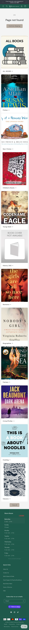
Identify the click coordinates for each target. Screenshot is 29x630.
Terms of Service (7, 587)
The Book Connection (13, 622)
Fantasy (5, 382)
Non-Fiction (7, 149)
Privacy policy (12, 624)
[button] (3, 6)
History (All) (7, 266)
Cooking (6, 460)
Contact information (20, 624)
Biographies (7, 343)
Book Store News (7, 583)
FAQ (4, 591)
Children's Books (9, 188)
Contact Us (6, 573)
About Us (5, 569)
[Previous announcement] (3, 2)
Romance (6, 304)
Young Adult (7, 227)
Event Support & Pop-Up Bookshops (12, 580)
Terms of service (14, 626)
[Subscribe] (23, 601)
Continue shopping (14, 26)
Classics (6, 499)
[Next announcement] (26, 2)
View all (14, 505)
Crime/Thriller (8, 421)
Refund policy (7, 626)
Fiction (5, 110)
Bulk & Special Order (8, 576)
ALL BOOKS (7, 71)
